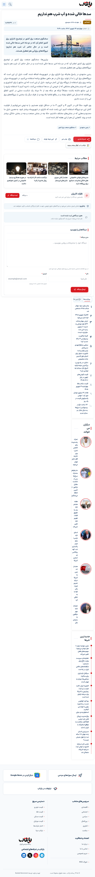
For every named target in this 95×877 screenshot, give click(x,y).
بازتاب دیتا (39, 830)
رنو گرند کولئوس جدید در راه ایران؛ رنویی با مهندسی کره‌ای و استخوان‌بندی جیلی (82, 707)
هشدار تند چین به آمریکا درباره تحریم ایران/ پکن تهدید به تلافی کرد (75, 583)
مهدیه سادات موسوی (72, 22)
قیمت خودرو (38, 807)
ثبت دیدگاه (14, 195)
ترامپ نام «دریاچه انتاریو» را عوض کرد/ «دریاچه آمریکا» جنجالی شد (82, 748)
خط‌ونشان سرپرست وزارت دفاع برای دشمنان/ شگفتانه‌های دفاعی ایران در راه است (82, 664)
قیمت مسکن (38, 816)
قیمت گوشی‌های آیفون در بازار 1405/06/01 (82, 377)
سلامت (84, 830)
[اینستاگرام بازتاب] (35, 855)
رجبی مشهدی (84, 127)
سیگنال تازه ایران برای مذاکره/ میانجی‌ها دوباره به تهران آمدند (82, 677)
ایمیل (44, 274)
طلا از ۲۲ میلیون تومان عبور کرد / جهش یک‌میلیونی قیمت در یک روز (81, 397)
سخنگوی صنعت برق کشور (66, 127)
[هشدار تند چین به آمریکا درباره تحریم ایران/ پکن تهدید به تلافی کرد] (85, 582)
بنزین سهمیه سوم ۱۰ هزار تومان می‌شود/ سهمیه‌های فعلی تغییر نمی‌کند (82, 650)
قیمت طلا (39, 812)
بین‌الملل (84, 821)
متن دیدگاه (84, 237)
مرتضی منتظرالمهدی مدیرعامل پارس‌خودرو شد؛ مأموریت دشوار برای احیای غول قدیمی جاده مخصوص (81, 352)
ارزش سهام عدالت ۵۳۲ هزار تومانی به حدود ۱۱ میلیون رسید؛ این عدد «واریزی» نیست (81, 327)
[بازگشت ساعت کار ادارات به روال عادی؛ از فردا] (37, 168)
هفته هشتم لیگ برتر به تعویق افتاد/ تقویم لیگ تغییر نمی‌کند (75, 514)
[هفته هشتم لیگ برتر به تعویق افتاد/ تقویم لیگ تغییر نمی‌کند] (85, 513)
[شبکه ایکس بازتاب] (29, 855)
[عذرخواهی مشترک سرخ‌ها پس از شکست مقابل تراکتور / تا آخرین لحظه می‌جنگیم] (85, 482)
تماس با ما (83, 849)
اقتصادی (84, 807)
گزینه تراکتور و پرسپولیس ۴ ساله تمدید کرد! (82, 339)
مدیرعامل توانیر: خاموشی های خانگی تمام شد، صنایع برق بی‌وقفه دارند (78, 180)
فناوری (85, 826)
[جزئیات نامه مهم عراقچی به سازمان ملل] (85, 613)
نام (86, 274)
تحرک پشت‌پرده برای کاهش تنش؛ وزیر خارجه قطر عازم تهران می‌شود (74, 452)
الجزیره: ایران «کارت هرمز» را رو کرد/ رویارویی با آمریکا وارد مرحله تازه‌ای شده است (82, 691)
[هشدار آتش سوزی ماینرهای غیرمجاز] (58, 168)
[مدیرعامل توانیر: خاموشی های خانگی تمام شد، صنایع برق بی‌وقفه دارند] (79, 168)
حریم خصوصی (82, 853)
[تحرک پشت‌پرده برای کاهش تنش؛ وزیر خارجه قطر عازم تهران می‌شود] (85, 451)
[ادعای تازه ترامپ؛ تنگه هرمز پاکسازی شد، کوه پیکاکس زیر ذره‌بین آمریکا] (85, 546)
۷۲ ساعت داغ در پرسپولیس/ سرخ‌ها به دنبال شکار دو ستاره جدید (81, 409)
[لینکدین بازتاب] (23, 855)
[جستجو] (10, 4)
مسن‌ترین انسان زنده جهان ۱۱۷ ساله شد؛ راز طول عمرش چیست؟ (82, 735)
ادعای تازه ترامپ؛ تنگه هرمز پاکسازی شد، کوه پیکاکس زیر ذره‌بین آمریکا (75, 547)
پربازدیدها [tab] (86, 299)
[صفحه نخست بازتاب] (25, 840)
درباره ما (84, 844)
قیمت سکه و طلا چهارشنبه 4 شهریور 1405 (82, 387)
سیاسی (84, 816)
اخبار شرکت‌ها (38, 826)
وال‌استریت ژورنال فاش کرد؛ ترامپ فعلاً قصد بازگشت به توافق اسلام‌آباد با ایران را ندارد (82, 722)
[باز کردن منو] (4, 4)
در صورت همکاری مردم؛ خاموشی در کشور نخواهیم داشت (16, 180)
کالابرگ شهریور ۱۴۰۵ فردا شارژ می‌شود (81, 316)
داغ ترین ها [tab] (77, 299)
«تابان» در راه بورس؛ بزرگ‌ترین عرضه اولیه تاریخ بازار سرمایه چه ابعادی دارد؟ (81, 366)
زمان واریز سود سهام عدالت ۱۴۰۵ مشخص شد (82, 309)
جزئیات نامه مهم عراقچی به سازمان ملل (75, 614)
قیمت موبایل (38, 821)
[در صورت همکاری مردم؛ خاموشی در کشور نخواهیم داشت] (16, 168)
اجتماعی (84, 812)
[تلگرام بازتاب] (41, 855)
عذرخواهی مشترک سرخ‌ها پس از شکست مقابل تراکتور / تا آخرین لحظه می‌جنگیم (74, 483)
